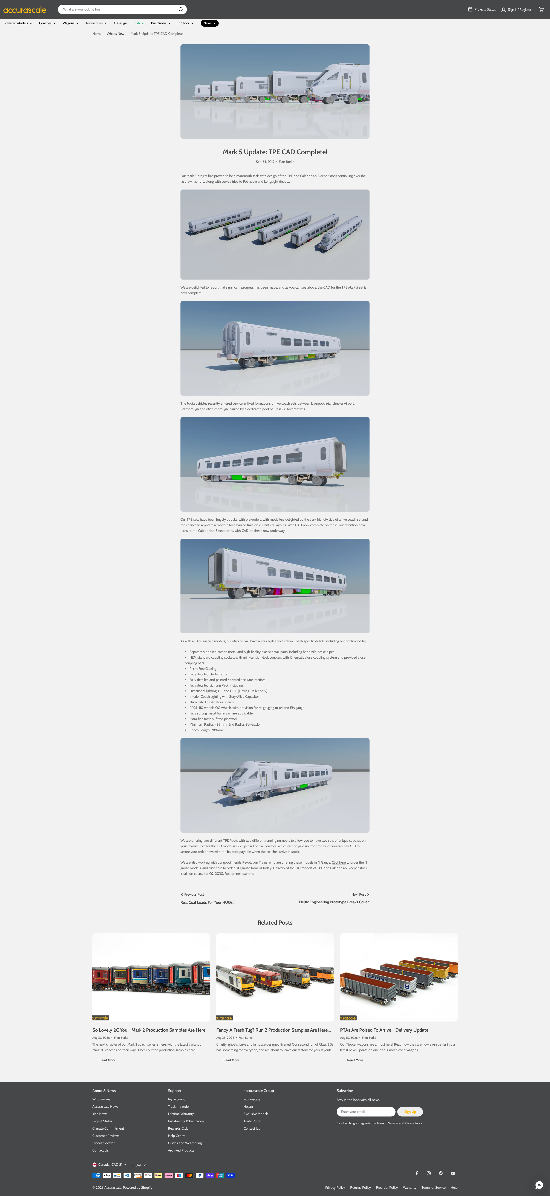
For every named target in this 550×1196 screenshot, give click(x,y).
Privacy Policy (335, 1187)
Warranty (409, 1187)
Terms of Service (434, 1187)
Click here (339, 862)
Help (454, 1187)
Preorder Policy (387, 1187)
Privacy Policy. (414, 1123)
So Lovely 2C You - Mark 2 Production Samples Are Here (148, 1030)
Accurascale (112, 1187)
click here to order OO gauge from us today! (240, 868)
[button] (539, 1185)
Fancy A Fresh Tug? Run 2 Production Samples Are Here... (273, 1030)
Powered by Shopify (137, 1187)
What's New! (116, 34)
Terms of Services (388, 1123)
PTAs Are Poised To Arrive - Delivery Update (384, 1030)
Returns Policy (360, 1187)
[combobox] (122, 9)
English (137, 1165)
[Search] (180, 9)
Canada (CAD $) (110, 1164)
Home (96, 34)
